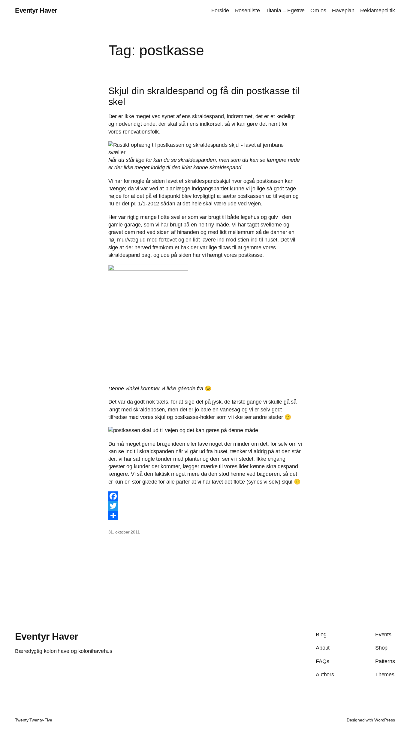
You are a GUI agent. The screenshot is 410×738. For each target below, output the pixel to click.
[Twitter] (205, 506)
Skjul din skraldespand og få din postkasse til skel (203, 96)
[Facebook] (205, 496)
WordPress (384, 720)
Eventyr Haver (36, 10)
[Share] (205, 515)
